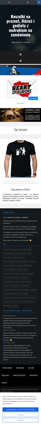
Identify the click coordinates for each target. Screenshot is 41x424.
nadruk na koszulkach (26, 273)
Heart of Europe (32, 98)
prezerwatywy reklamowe (11, 289)
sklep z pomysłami (9, 301)
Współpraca (34, 375)
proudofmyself (8, 297)
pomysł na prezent (25, 281)
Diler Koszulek (8, 257)
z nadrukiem (14, 306)
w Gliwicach (25, 301)
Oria (34, 389)
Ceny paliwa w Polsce (20, 189)
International (12, 183)
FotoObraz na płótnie (9, 330)
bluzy (24, 249)
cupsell (18, 253)
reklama (16, 297)
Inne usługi (5, 375)
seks (22, 297)
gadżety (22, 257)
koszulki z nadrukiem (10, 269)
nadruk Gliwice (8, 273)
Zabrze (32, 301)
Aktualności (27, 181)
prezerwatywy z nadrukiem (28, 289)
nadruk (25, 269)
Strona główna (7, 368)
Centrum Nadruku (9, 253)
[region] (20, 408)
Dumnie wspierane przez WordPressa (13, 389)
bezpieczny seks (16, 249)
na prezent (24, 277)
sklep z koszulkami (30, 297)
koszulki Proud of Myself (24, 265)
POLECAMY (31, 368)
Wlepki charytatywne (9, 315)
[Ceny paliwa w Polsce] (20, 159)
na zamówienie (8, 281)
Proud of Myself (22, 294)
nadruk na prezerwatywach (11, 277)
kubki (19, 269)
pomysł (16, 281)
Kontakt (4, 383)
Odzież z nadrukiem (28, 183)
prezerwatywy (24, 285)
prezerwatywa (14, 285)
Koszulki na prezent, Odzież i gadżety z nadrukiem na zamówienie (21, 25)
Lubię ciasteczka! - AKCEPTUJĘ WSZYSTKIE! (20, 409)
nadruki (16, 273)
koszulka (6, 265)
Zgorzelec (6, 306)
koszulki (13, 265)
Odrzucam (20, 420)
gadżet (16, 257)
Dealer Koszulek (26, 253)
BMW (29, 249)
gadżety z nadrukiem (10, 261)
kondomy (33, 261)
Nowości (19, 183)
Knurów (26, 261)
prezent (6, 285)
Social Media (20, 368)
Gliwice (20, 261)
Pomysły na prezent (19, 375)
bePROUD (7, 249)
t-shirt (18, 301)
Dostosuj (20, 415)
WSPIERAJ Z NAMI (9, 342)
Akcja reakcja (20, 181)
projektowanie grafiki (10, 294)
